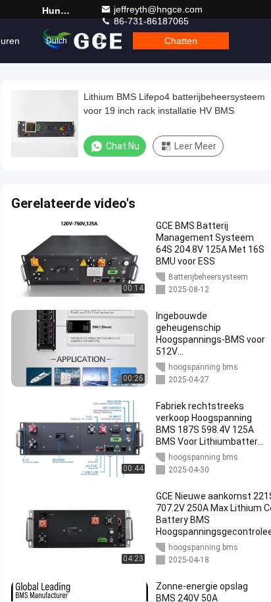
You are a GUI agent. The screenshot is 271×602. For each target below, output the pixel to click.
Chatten (180, 41)
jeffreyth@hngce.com (158, 9)
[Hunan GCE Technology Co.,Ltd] (83, 41)
